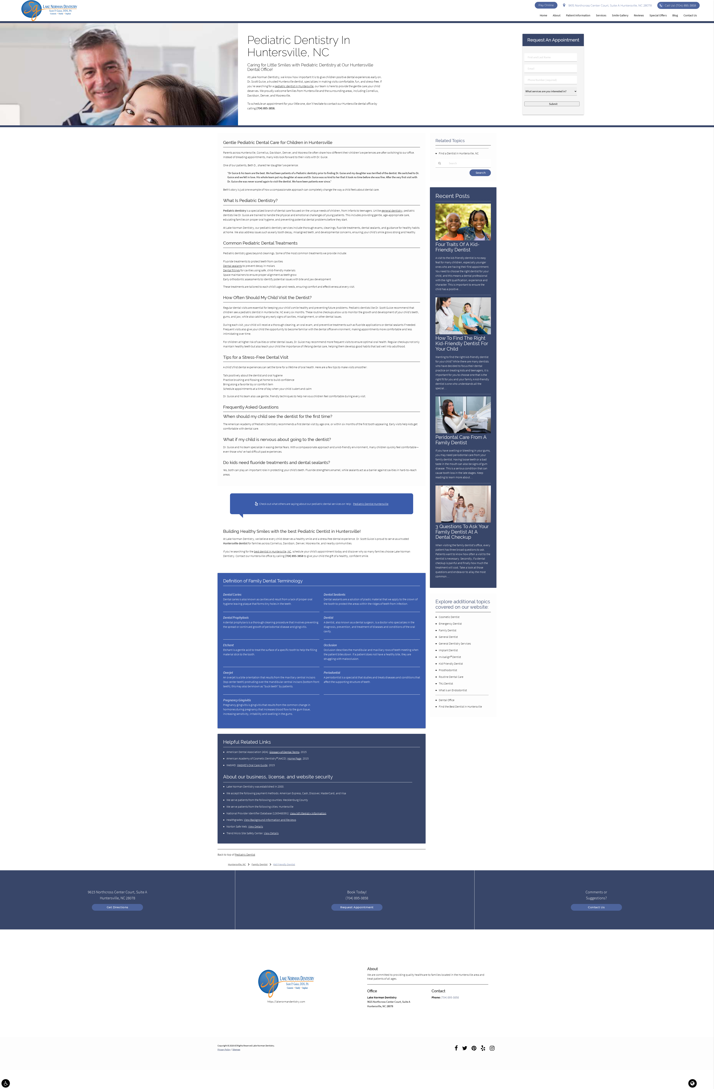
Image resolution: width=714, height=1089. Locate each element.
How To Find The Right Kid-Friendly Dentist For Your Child (461, 343)
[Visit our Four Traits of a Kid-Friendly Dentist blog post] (463, 239)
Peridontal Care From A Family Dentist (460, 439)
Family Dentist (447, 630)
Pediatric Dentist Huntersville (370, 504)
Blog (675, 15)
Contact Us (690, 15)
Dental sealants (232, 266)
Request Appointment (357, 907)
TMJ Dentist (446, 683)
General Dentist (448, 637)
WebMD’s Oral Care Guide (252, 765)
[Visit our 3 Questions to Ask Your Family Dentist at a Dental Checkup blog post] (463, 521)
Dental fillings (231, 270)
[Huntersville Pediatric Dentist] (119, 124)
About (556, 15)
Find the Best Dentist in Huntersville (460, 706)
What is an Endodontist (453, 690)
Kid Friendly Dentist (451, 663)
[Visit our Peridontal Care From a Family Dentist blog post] (463, 432)
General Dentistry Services (455, 643)
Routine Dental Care (451, 677)
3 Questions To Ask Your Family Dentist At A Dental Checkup (461, 531)
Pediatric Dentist (245, 854)
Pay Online (546, 5)
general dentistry (392, 210)
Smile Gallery (620, 15)
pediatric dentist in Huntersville (293, 86)
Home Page (294, 758)
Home (543, 15)
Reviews (639, 15)
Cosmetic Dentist (449, 617)
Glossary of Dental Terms (284, 752)
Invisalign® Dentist (450, 657)
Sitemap (236, 1049)
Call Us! (680, 5)
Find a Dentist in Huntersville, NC (459, 153)
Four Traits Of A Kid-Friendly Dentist (457, 247)
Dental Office (446, 700)
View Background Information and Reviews (270, 820)
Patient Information (578, 15)
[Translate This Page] (692, 1083)
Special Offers (658, 15)
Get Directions (117, 907)
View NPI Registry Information (308, 813)
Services (601, 15)
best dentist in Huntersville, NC (272, 551)
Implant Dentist (448, 650)
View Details (255, 826)
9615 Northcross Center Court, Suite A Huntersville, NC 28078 (609, 5)
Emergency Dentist (450, 623)
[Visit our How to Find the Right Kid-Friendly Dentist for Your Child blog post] (463, 333)
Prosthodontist (448, 670)
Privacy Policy (224, 1049)
